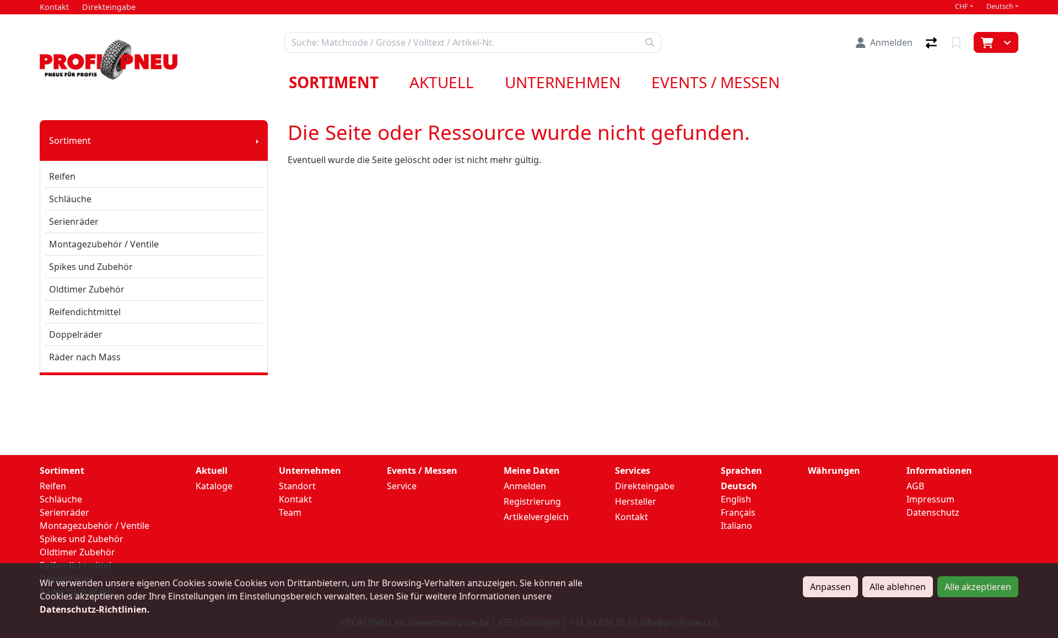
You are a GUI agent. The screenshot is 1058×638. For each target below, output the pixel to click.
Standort (297, 486)
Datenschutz (932, 512)
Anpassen (830, 587)
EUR (816, 501)
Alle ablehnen (898, 587)
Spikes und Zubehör (91, 267)
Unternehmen (562, 82)
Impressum (930, 499)
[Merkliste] (957, 42)
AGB (915, 486)
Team (290, 512)
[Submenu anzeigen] (257, 140)
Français (738, 512)
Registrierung (532, 501)
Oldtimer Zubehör (87, 289)
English (736, 499)
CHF (961, 6)
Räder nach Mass (85, 357)
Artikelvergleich (536, 517)
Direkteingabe (644, 486)
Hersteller (635, 501)
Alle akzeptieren (977, 587)
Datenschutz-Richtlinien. (95, 609)
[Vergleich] (932, 42)
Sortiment (334, 82)
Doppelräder (75, 334)
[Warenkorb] (986, 42)
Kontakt (295, 499)
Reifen (62, 176)
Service (402, 486)
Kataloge (214, 486)
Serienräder (74, 221)
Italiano (736, 526)
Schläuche (70, 199)
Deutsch (999, 6)
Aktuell (441, 82)
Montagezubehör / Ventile (104, 244)
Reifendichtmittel (85, 312)
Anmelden (525, 486)
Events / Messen (715, 82)
